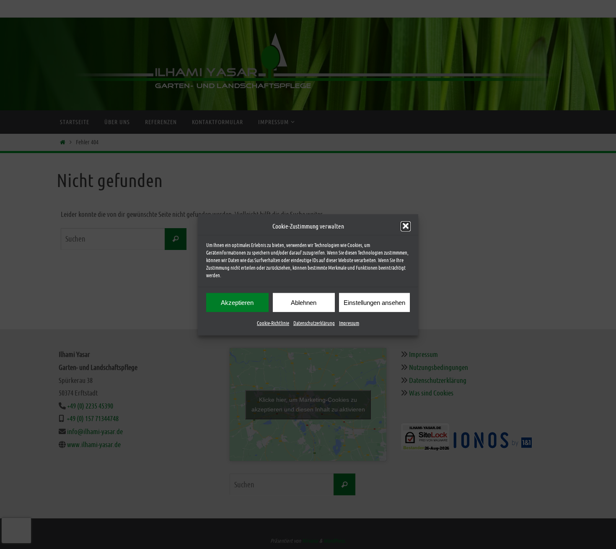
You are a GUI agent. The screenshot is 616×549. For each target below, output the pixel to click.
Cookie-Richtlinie (273, 323)
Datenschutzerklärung (314, 323)
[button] (405, 226)
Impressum (349, 323)
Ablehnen (303, 302)
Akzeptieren (237, 302)
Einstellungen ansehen (374, 302)
